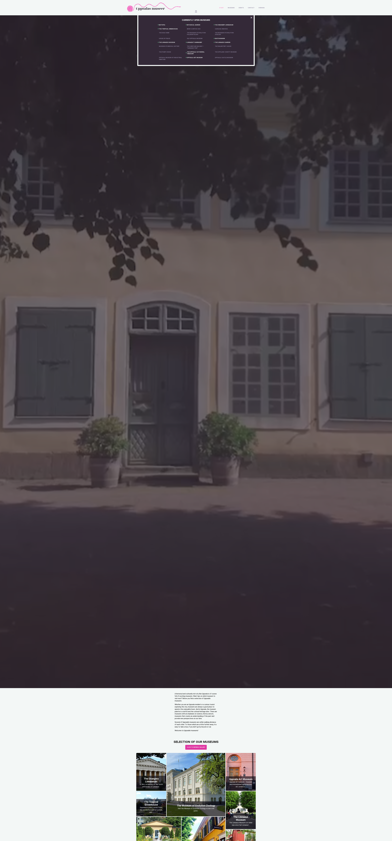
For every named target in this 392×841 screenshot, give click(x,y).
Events (241, 8)
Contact (251, 8)
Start (221, 8)
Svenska (261, 8)
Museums (231, 8)
